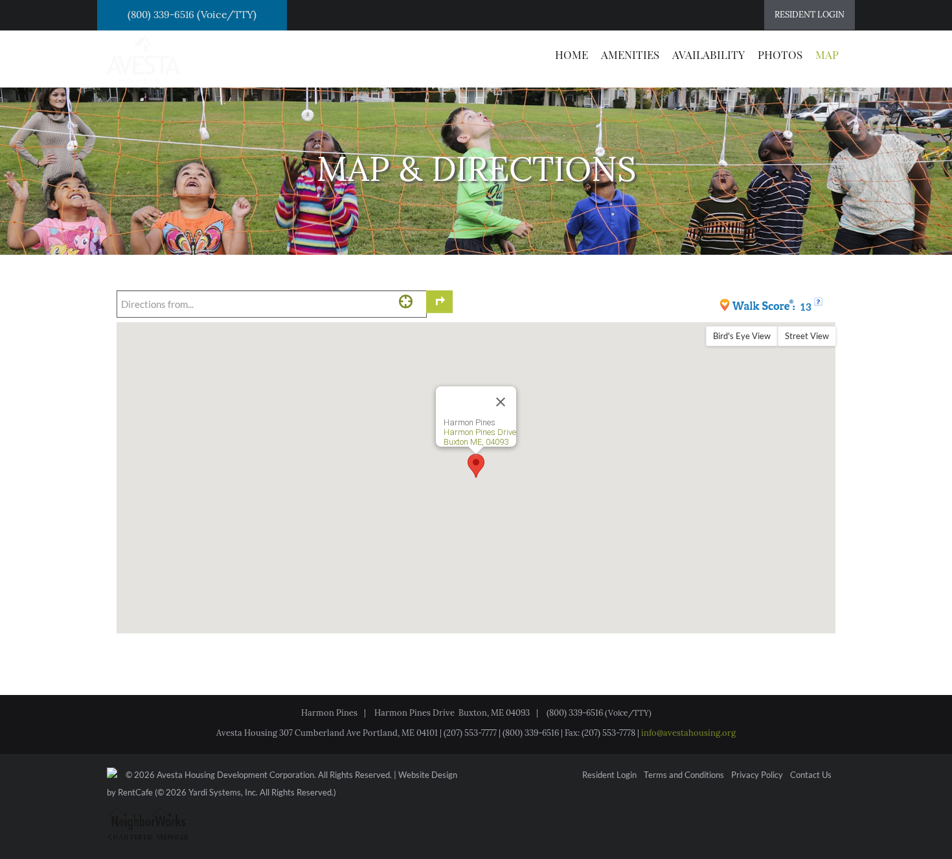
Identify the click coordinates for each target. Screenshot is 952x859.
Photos (780, 54)
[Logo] (143, 58)
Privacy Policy (757, 775)
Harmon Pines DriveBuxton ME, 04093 (480, 437)
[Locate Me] (406, 301)
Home (571, 54)
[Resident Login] (809, 15)
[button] (476, 466)
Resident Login (609, 775)
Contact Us (811, 775)
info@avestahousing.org (688, 733)
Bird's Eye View (742, 336)
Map (827, 54)
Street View (807, 336)
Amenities (630, 54)
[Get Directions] (439, 301)
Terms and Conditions (684, 775)
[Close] (500, 402)
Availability (708, 54)
